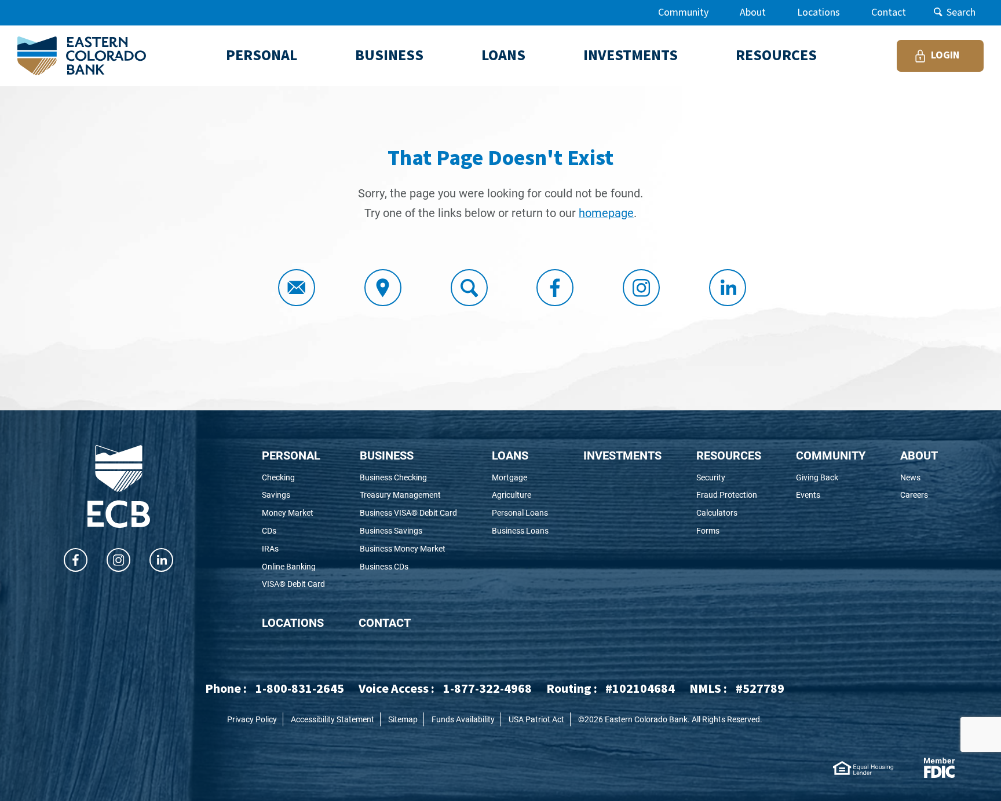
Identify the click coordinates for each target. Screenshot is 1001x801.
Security (728, 477)
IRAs (286, 549)
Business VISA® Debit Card (408, 513)
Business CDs (400, 567)
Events (828, 495)
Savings (292, 495)
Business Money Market (408, 549)
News (919, 477)
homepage (606, 212)
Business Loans (520, 531)
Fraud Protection (728, 495)
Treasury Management (408, 495)
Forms (726, 531)
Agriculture (520, 495)
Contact (888, 12)
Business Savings (407, 531)
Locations (818, 12)
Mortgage (520, 477)
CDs (285, 531)
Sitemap (403, 719)
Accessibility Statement (332, 719)
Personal (291, 454)
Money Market (293, 513)
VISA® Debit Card (293, 584)
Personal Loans (520, 513)
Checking (293, 477)
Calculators (728, 513)
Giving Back (830, 477)
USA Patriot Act (536, 719)
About (753, 12)
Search (961, 12)
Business (387, 454)
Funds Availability (463, 719)
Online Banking (293, 567)
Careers (919, 495)
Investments (622, 454)
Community (683, 12)
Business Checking (408, 477)
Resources (728, 454)
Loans (510, 454)
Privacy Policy (252, 719)
